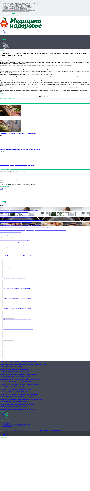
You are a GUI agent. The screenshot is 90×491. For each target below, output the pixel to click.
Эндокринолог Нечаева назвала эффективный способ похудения (15, 240)
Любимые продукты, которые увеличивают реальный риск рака (15, 117)
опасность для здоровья (35, 428)
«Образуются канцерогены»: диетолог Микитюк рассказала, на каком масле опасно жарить (21, 220)
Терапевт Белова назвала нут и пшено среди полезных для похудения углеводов (16, 9)
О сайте (3, 433)
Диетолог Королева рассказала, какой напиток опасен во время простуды (17, 165)
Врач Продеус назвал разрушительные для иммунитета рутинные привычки (17, 215)
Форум (3, 48)
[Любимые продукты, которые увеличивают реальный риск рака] (10, 115)
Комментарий (3, 178)
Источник (2, 93)
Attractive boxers (5, 422)
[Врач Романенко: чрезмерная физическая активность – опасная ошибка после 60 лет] (8, 297)
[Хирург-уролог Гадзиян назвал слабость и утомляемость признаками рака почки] (8, 318)
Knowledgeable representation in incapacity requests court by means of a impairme (16, 424)
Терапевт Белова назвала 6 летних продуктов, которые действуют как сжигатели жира (17, 7)
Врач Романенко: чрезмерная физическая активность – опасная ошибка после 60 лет (17, 6)
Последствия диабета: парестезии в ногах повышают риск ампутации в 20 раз (18, 133)
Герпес (6, 37)
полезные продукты (57, 428)
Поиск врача (7, 47)
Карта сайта (4, 435)
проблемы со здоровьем (28, 430)
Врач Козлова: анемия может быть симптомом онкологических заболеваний (17, 409)
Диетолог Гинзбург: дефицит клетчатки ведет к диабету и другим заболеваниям (16, 5)
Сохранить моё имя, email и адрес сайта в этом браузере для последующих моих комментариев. (19, 184)
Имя (1, 180)
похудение (8, 98)
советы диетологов (58, 430)
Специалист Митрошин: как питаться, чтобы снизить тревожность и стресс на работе (17, 329)
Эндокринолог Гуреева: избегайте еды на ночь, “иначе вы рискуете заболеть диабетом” (20, 149)
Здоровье (4, 39)
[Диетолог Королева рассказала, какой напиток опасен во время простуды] (10, 163)
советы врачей (12, 98)
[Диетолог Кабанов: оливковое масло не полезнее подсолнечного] (8, 277)
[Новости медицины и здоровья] (21, 28)
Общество (4, 43)
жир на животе (3, 98)
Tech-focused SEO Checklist (7, 426)
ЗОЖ (3, 42)
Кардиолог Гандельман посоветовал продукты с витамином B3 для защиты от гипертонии (18, 10)
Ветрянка (6, 38)
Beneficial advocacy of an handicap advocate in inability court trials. (13, 425)
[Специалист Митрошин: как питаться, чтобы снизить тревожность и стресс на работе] (8, 328)
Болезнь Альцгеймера (6, 423)
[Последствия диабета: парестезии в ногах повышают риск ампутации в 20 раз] (10, 131)
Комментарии (4, 258)
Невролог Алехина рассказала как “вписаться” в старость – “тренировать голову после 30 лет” (22, 250)
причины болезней (11, 430)
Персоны (6, 44)
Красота (3, 40)
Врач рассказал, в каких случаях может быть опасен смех (13, 235)
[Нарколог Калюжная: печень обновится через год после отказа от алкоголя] (8, 338)
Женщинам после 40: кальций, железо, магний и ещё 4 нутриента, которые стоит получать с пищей (20, 3)
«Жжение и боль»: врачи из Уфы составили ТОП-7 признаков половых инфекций (19, 210)
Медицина (4, 41)
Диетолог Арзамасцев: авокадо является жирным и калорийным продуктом (15, 11)
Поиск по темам (5, 45)
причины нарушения (19, 430)
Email (1, 182)
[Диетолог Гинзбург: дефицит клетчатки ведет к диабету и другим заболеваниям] (8, 287)
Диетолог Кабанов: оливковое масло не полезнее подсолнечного (14, 4)
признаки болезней (84, 428)
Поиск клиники (5, 46)
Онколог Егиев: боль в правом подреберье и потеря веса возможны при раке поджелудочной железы (20, 358)
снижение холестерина (35, 430)
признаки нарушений (4, 430)
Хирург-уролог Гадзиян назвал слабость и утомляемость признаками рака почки (16, 319)
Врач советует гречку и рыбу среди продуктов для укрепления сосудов (16, 255)
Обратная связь (5, 434)
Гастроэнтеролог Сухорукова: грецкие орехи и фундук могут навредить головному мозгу (20, 225)
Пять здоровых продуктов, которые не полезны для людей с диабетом (14, 8)
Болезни (3, 35)
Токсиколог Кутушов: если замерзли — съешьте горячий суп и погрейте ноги (18, 245)
